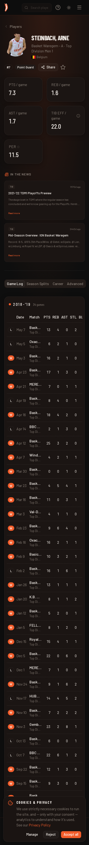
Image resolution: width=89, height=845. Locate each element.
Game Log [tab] (15, 283)
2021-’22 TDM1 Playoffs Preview (30, 193)
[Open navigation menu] (79, 7)
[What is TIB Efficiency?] (78, 116)
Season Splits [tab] (38, 283)
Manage (32, 834)
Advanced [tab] (75, 283)
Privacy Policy (40, 825)
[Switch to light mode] (69, 7)
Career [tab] (58, 283)
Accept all (71, 834)
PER (14, 146)
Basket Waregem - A (47, 45)
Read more (14, 213)
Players (16, 26)
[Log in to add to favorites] (63, 67)
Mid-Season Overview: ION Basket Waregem (38, 235)
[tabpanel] (44, 553)
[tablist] (45, 283)
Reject (51, 834)
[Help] (58, 7)
